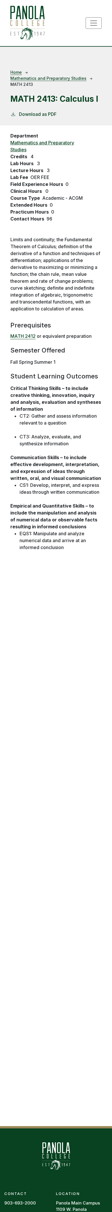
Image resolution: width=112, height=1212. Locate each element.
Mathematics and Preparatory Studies (48, 78)
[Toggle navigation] (94, 23)
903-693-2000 (20, 1203)
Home (16, 72)
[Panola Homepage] (56, 1155)
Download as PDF (38, 114)
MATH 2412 (23, 336)
